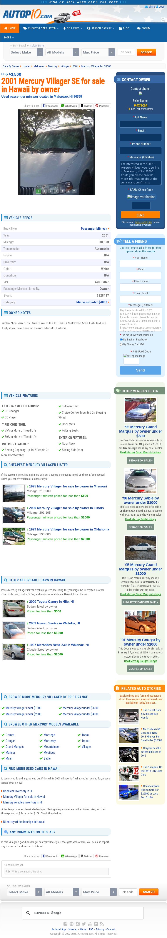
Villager (86, 747)
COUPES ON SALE (139, 668)
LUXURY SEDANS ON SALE (139, 602)
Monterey (50, 741)
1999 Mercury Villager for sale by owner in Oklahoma (69, 529)
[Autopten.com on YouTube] (90, 924)
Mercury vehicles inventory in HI (22, 802)
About (83, 929)
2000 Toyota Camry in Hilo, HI (51, 601)
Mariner (10, 753)
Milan (9, 758)
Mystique (49, 753)
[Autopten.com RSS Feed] (102, 924)
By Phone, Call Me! (133, 344)
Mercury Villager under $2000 (23, 714)
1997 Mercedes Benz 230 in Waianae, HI (59, 645)
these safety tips (143, 222)
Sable (47, 758)
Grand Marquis (15, 747)
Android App (59, 929)
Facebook (52, 106)
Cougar (10, 741)
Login (162, 6)
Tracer (85, 741)
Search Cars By (102, 28)
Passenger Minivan (94, 229)
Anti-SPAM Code (140, 351)
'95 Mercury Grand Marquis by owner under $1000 (140, 569)
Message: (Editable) (140, 157)
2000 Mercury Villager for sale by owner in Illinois (66, 508)
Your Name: (140, 257)
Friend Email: (140, 293)
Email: (140, 130)
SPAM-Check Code (140, 190)
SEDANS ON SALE (139, 460)
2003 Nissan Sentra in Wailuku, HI (54, 623)
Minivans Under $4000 (91, 302)
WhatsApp (71, 106)
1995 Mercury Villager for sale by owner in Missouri (68, 486)
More (7, 37)
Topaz (85, 735)
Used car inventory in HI (17, 791)
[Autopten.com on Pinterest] (71, 924)
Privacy (100, 929)
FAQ (91, 929)
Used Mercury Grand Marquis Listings (140, 452)
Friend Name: (140, 281)
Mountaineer (52, 747)
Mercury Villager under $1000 (23, 708)
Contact (110, 929)
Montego (49, 735)
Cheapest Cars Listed (42, 28)
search (146, 52)
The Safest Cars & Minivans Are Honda (151, 713)
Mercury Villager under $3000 (81, 708)
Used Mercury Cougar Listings (140, 661)
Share (152, 6)
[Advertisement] (56, 202)
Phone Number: (140, 144)
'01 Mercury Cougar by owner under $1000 (140, 642)
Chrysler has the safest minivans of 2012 (151, 751)
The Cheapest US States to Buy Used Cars (151, 770)
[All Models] (62, 52)
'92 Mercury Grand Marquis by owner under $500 (140, 431)
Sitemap (72, 929)
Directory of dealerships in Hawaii (24, 822)
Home (11, 28)
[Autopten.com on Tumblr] (96, 924)
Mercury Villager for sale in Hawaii (24, 797)
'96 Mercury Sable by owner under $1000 (140, 500)
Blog (126, 28)
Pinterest (104, 106)
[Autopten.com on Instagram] (78, 924)
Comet (10, 735)
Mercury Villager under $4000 (81, 714)
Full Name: (140, 117)
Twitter (87, 106)
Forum (146, 28)
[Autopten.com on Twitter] (84, 924)
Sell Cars (73, 28)
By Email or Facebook (135, 339)
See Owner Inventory (142, 109)
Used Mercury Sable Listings (140, 519)
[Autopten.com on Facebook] (65, 924)
